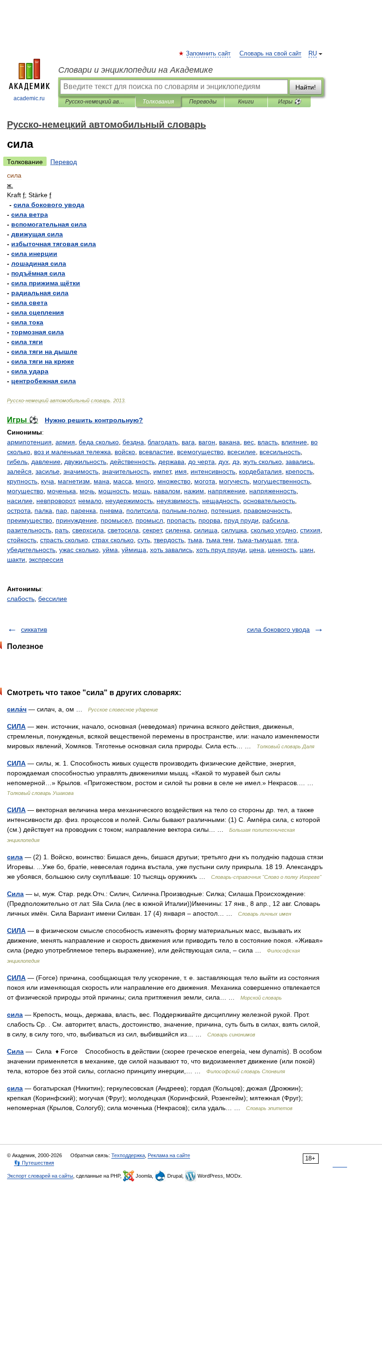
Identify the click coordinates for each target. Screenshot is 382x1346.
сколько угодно (273, 530)
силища (206, 530)
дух (223, 461)
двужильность (85, 461)
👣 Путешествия (34, 1163)
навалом (167, 491)
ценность (282, 549)
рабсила (275, 520)
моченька (61, 491)
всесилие (241, 452)
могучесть (234, 481)
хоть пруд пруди (221, 549)
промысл (149, 520)
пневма (111, 510)
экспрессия (46, 559)
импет (162, 471)
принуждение (76, 520)
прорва (209, 520)
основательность (269, 500)
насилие (20, 500)
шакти (16, 559)
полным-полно (184, 510)
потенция (225, 510)
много (145, 481)
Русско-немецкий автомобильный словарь (96, 101)
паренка (83, 510)
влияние (294, 442)
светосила (123, 530)
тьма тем (219, 540)
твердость (169, 540)
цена (256, 549)
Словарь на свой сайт (270, 53)
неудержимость (129, 500)
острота (19, 510)
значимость (80, 471)
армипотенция (29, 442)
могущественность (281, 481)
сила (15, 857)
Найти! (305, 87)
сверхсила (88, 530)
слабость (20, 598)
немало (90, 500)
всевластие (156, 452)
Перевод (63, 162)
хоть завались (171, 549)
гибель (17, 461)
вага (188, 442)
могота (204, 481)
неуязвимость (177, 500)
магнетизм (74, 481)
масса (122, 481)
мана (101, 481)
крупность (22, 481)
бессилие (52, 598)
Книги (246, 101)
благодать (163, 442)
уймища (134, 549)
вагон (206, 442)
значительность (126, 471)
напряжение (227, 491)
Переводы (203, 101)
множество (174, 481)
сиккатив (34, 629)
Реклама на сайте (169, 1155)
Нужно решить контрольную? (94, 420)
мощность (113, 491)
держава (171, 461)
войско (125, 452)
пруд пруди (241, 520)
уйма (110, 549)
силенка (177, 530)
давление (46, 461)
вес (249, 442)
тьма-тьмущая (259, 540)
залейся (19, 471)
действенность (132, 461)
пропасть (181, 520)
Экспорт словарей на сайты (40, 1176)
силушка (234, 530)
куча (47, 481)
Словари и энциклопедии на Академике (135, 70)
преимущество (29, 520)
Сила (15, 893)
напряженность (272, 491)
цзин (307, 549)
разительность (29, 530)
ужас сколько (79, 549)
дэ (235, 461)
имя (181, 471)
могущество (25, 491)
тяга (291, 540)
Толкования (158, 101)
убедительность (31, 549)
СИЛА (16, 726)
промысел (116, 520)
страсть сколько (64, 540)
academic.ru (29, 98)
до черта (201, 461)
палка (43, 510)
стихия (310, 530)
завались (299, 461)
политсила (142, 510)
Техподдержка (128, 1155)
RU (312, 53)
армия (65, 442)
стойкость (21, 540)
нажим (194, 491)
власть (268, 442)
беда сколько (99, 442)
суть (143, 540)
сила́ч (17, 709)
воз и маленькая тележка (72, 452)
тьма (195, 540)
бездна (133, 442)
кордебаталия (260, 471)
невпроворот (55, 500)
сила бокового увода (278, 629)
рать (61, 530)
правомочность (267, 510)
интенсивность (213, 471)
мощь (141, 491)
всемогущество (200, 452)
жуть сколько (262, 461)
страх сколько (113, 540)
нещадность (220, 500)
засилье (47, 471)
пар (61, 510)
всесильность (279, 452)
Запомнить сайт (209, 53)
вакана (229, 442)
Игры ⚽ (289, 101)
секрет (152, 530)
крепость (299, 471)
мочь (87, 491)
